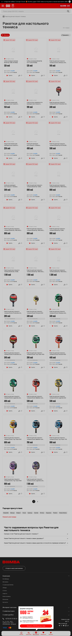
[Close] (51, 608)
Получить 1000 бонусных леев (36, 626)
